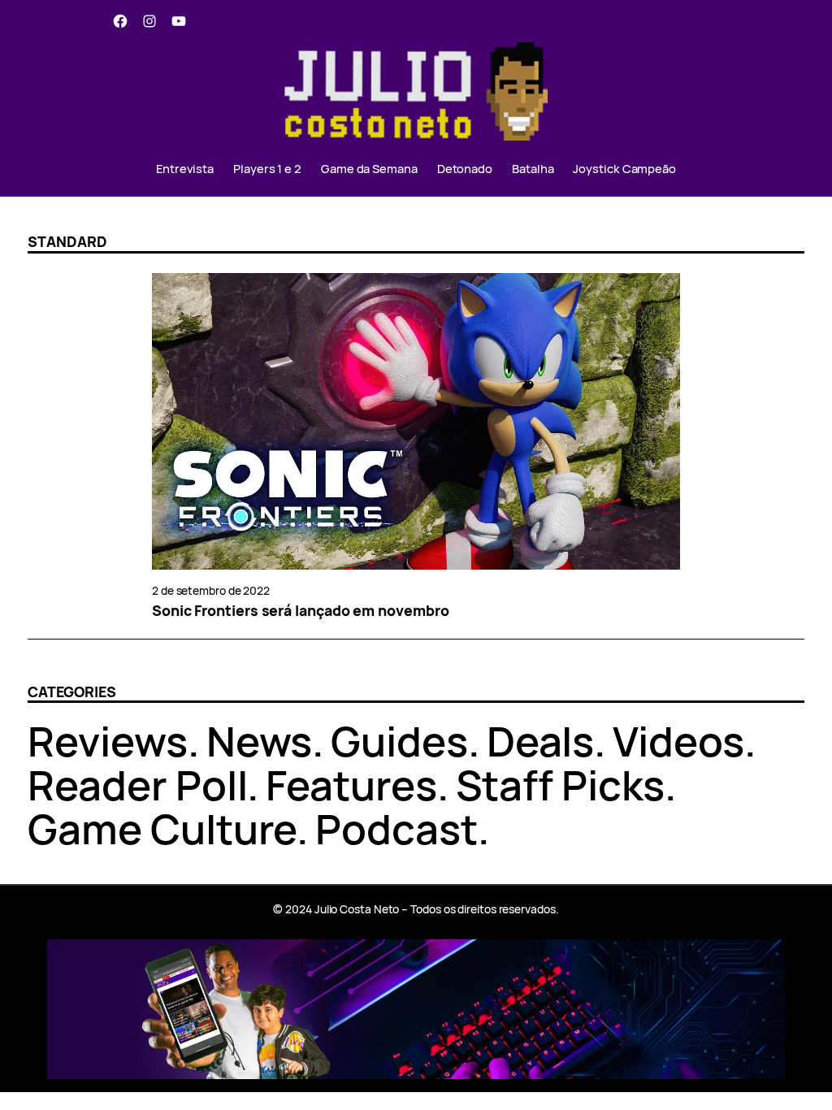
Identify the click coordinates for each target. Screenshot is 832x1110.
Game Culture (162, 828)
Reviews (107, 741)
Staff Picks (560, 785)
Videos (678, 741)
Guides (399, 741)
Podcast (396, 828)
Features (351, 785)
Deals (541, 741)
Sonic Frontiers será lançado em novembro (300, 610)
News (259, 741)
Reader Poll (137, 785)
